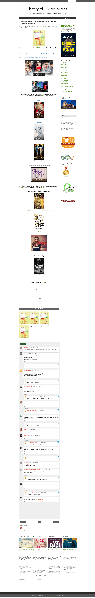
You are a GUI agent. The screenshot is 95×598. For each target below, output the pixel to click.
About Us (26, 18)
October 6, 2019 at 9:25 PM (41, 380)
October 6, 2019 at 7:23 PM (33, 347)
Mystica (25, 429)
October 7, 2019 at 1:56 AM (32, 415)
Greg (24, 402)
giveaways (44, 282)
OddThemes (66, 595)
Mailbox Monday (54, 26)
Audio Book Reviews (64, 62)
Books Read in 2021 (64, 64)
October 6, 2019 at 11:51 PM (31, 402)
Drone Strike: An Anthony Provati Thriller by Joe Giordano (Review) (54, 572)
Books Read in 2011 (64, 80)
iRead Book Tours (53, 18)
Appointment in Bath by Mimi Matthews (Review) (24, 572)
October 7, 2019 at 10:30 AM (35, 435)
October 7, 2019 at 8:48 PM (41, 442)
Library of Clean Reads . (48, 595)
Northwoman (26, 483)
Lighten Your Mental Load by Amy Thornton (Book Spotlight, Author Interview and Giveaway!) (39, 571)
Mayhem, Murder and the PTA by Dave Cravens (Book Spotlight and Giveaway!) (54, 567)
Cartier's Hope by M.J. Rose (39, 118)
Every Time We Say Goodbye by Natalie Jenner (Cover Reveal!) (25, 563)
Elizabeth (25, 353)
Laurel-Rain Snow (27, 447)
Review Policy (63, 129)
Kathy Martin (26, 462)
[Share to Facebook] (44, 301)
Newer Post (23, 521)
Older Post (56, 521)
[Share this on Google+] (37, 301)
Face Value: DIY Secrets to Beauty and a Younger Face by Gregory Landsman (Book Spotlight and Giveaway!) (40, 550)
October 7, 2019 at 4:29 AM (31, 429)
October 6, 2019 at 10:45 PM (37, 386)
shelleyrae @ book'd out (28, 386)
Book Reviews (35, 18)
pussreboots (26, 497)
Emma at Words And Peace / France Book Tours (32, 469)
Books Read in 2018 (64, 69)
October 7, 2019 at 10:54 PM (33, 497)
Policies (30, 18)
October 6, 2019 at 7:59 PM (32, 353)
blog (43, 95)
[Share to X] (33, 301)
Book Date (42, 187)
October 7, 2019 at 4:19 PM (45, 469)
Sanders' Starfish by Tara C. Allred (39, 140)
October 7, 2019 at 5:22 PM (33, 483)
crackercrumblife (26, 435)
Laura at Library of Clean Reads (31, 396)
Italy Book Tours (46, 18)
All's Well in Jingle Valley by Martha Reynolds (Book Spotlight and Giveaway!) (69, 573)
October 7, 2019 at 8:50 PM (41, 396)
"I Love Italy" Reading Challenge (66, 89)
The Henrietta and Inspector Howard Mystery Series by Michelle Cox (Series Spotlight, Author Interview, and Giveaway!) (69, 568)
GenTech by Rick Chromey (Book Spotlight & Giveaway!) (39, 576)
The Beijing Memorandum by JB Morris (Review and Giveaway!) (54, 563)
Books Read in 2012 (64, 78)
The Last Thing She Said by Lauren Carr (39, 274)
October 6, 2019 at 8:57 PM (34, 370)
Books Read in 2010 (64, 81)
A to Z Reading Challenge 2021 (66, 88)
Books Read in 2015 (64, 72)
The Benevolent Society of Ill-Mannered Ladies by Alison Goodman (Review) (25, 567)
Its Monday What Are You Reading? (46, 26)
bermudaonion (26, 347)
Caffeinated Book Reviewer (41, 47)
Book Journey (23, 187)
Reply (24, 350)
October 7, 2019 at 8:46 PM (41, 492)
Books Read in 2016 (64, 73)
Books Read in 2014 (64, 75)
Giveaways (41, 18)
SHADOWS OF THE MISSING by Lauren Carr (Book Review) (41, 1)
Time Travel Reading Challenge (66, 91)
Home (23, 18)
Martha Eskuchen (27, 370)
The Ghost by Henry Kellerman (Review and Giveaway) (53, 575)
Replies (26, 362)
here (28, 465)
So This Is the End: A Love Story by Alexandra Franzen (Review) (69, 576)
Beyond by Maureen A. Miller (39, 160)
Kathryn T (25, 415)
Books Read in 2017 (64, 70)
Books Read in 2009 (64, 83)
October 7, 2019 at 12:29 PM (35, 447)
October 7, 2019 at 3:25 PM (33, 462)
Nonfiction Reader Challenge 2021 (67, 86)
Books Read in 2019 (64, 67)
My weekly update (41, 499)
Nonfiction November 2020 (39, 564)
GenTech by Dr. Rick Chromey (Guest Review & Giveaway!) (40, 567)
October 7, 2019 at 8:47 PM (41, 457)
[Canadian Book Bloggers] (66, 176)
